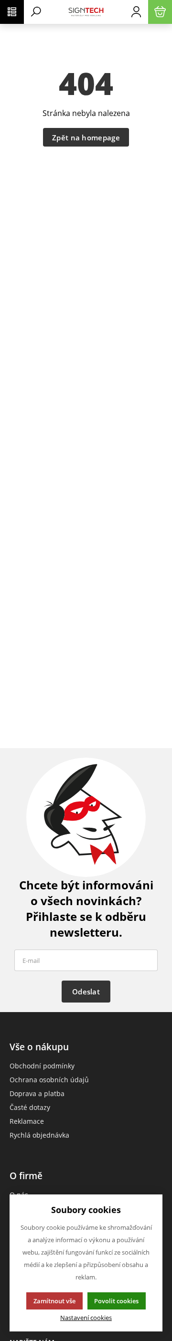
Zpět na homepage (86, 137)
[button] (12, 12)
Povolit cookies (116, 1301)
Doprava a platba (37, 1093)
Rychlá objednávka (39, 1135)
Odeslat (86, 991)
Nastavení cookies (86, 1318)
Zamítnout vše (54, 1301)
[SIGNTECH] (86, 12)
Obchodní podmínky (42, 1065)
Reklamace (27, 1121)
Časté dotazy (30, 1107)
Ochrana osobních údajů (49, 1079)
